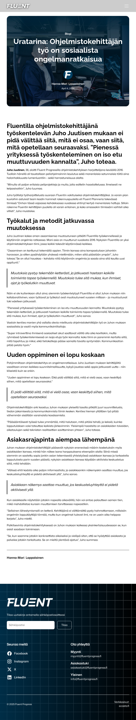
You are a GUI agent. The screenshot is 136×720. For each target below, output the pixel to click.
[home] (18, 6)
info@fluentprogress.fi (84, 679)
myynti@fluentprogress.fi (86, 656)
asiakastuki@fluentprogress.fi (89, 667)
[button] (126, 6)
